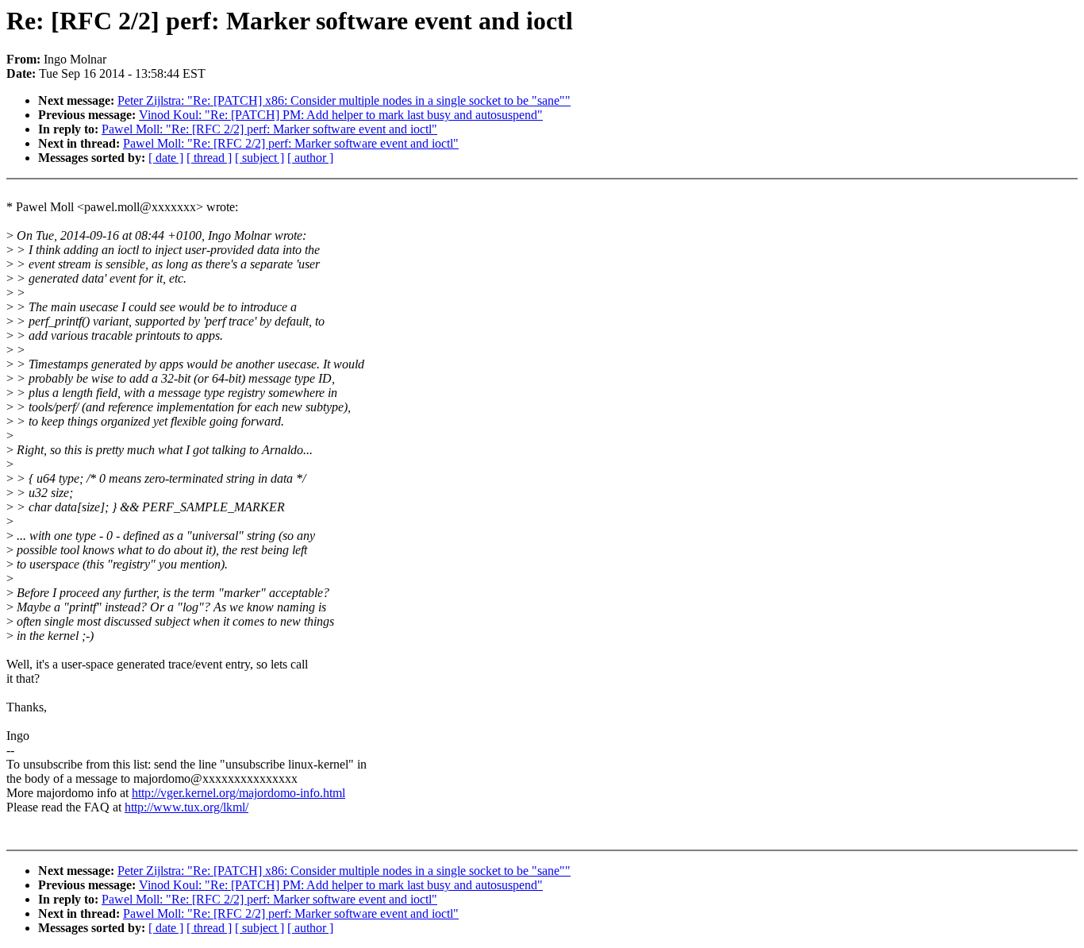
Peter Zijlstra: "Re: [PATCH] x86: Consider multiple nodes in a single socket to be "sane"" (344, 100)
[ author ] (310, 157)
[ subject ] (259, 157)
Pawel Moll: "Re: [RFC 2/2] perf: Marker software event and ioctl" (269, 129)
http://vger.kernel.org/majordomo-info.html (238, 793)
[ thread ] (209, 157)
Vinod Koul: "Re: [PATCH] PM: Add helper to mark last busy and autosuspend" (341, 114)
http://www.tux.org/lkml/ (186, 807)
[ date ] (165, 157)
